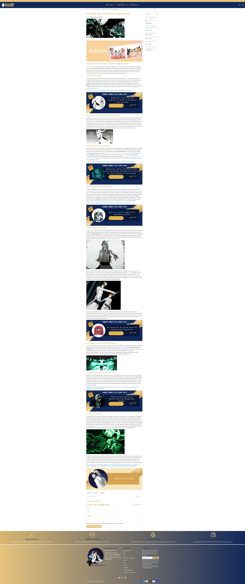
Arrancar (97, 88)
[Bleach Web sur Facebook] (122, 578)
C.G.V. (124, 555)
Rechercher (125, 567)
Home (107, 5)
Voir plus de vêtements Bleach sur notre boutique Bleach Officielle (108, 203)
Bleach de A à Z (126, 550)
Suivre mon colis (134, 5)
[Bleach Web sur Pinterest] (125, 578)
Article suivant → (138, 496)
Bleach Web (92, 581)
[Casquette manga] (114, 340)
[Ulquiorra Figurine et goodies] (114, 61)
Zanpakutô (123, 347)
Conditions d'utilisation (128, 570)
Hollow (126, 78)
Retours (125, 560)
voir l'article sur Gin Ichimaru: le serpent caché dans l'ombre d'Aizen (120, 153)
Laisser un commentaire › (136, 504)
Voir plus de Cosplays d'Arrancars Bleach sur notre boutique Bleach (109, 90)
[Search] (157, 13)
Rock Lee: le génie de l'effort (152, 37)
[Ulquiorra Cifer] (114, 489)
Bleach (112, 5)
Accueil (87, 9)
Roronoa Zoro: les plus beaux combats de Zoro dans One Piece (151, 27)
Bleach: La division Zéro (151, 33)
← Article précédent (90, 496)
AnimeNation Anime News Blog (95, 9)
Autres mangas (121, 5)
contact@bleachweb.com (111, 550)
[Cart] (242, 5)
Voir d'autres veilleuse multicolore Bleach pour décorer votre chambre (110, 162)
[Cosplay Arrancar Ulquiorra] (114, 113)
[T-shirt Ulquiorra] (114, 225)
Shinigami (129, 272)
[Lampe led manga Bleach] (114, 184)
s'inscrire (155, 557)
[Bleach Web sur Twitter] (119, 578)
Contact (125, 565)
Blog (124, 553)
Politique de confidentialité (129, 558)
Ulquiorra (88, 66)
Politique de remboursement (129, 572)
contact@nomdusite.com (149, 567)
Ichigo (123, 154)
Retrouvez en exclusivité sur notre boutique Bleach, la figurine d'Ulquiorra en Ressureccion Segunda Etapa (112, 388)
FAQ (127, 5)
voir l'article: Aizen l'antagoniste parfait (103, 426)
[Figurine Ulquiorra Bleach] (114, 411)
